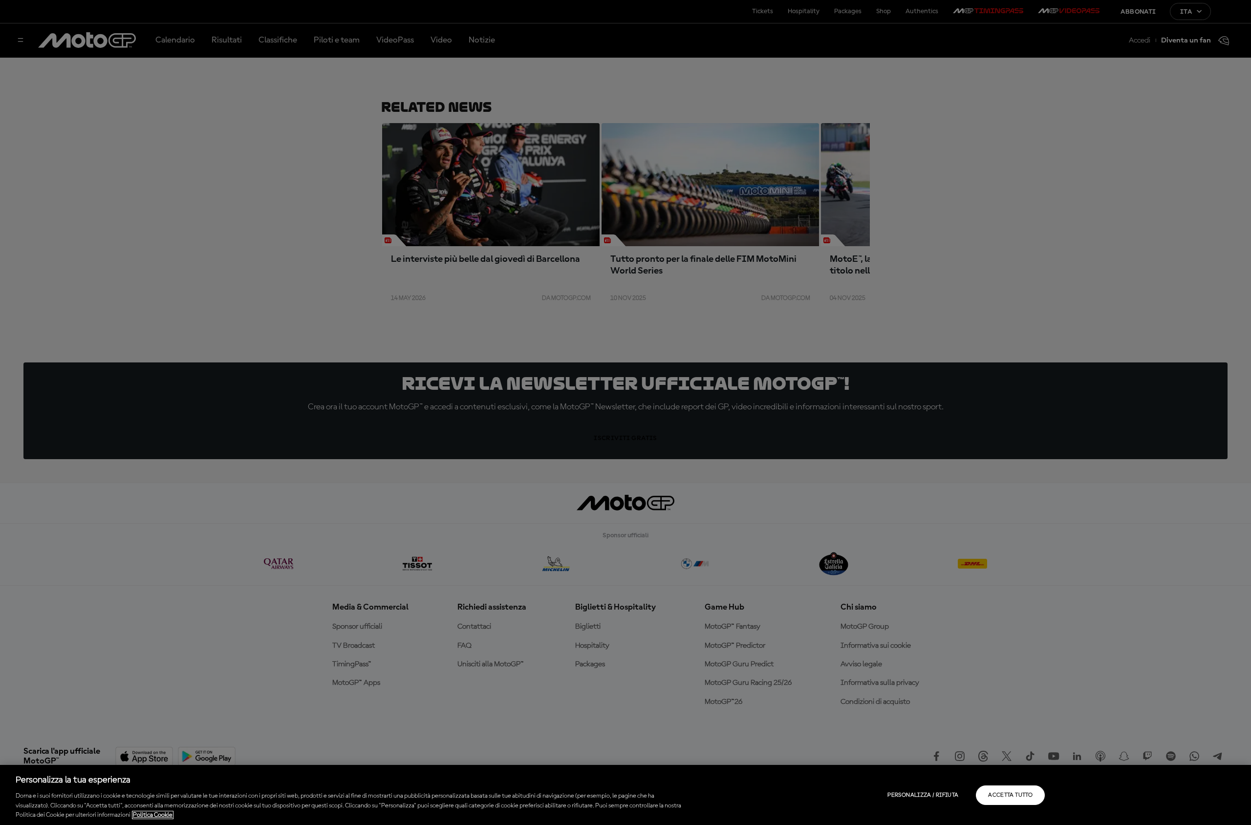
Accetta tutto (1010, 795)
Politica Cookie (153, 815)
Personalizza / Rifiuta (922, 795)
